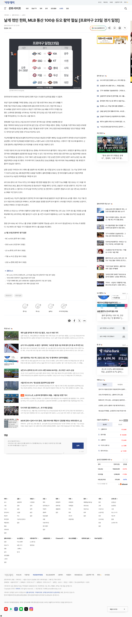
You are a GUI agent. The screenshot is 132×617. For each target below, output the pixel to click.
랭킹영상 (32, 545)
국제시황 (6, 529)
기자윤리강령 (38, 592)
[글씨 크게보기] (125, 28)
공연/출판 (53, 8)
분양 (31, 512)
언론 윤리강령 (30, 592)
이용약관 (27, 575)
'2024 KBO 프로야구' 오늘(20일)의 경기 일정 (21, 278)
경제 (57, 499)
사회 (99, 499)
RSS (125, 2)
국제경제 (71, 502)
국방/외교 (86, 509)
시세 (5, 509)
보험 (18, 509)
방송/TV (34, 8)
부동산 (32, 499)
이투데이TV (33, 538)
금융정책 (19, 502)
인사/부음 (101, 519)
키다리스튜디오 (105, 445)
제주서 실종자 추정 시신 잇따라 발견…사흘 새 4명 (115, 122)
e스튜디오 (32, 542)
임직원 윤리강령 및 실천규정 (51, 592)
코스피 (105, 424)
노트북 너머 (114, 522)
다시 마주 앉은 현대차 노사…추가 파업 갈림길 (36, 408)
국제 (70, 499)
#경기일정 (18, 295)
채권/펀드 (6, 522)
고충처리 (60, 575)
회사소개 (18, 575)
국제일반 (71, 505)
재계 (44, 502)
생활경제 (58, 509)
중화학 (44, 512)
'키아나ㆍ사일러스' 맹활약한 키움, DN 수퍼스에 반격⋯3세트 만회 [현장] (116, 285)
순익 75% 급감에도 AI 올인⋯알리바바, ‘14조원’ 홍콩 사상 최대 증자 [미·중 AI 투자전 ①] (52, 345)
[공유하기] (109, 28)
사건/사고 (101, 509)
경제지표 (58, 505)
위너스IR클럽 (72, 538)
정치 (85, 499)
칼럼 (112, 519)
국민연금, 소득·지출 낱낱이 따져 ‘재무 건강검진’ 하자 (23, 284)
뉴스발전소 (20, 538)
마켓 (5, 499)
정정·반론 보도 (78, 575)
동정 (99, 522)
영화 (41, 8)
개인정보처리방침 (38, 575)
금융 (18, 499)
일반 (67, 8)
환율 (5, 526)
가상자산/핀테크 (21, 519)
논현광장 (113, 505)
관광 (27, 8)
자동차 (44, 509)
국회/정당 (86, 505)
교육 (99, 505)
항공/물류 (45, 516)
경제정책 (58, 502)
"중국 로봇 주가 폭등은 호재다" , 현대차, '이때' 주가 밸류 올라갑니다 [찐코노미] (112, 158)
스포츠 (61, 8)
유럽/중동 (71, 519)
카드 (18, 516)
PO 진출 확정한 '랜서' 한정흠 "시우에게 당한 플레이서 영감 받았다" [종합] (116, 228)
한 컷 (18, 552)
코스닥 (120, 424)
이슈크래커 (20, 542)
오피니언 (113, 499)
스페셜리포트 (46, 538)
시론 (112, 509)
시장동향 (32, 502)
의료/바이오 (46, 522)
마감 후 (113, 516)
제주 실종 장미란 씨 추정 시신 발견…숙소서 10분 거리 (39, 333)
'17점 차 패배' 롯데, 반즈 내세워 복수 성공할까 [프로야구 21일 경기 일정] (29, 281)
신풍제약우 (104, 429)
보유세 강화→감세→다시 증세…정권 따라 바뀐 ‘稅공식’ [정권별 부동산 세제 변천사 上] (51, 421)
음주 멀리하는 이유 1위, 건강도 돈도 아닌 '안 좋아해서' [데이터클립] (44, 358)
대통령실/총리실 (88, 502)
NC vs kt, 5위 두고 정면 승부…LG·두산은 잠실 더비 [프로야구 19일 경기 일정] (31, 275)
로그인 (99, 2)
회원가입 (105, 2)
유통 (44, 519)
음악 (46, 8)
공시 (5, 502)
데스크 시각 (114, 512)
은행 (18, 505)
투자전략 (120, 384)
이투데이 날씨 (85, 538)
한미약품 (103, 434)
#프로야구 (8, 295)
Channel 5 (59, 538)
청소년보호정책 (50, 575)
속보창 (111, 2)
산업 (44, 499)
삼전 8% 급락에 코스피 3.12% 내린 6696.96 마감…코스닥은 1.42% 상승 (47, 370)
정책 (31, 509)
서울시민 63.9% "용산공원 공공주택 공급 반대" (37, 383)
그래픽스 (19, 548)
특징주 (105, 384)
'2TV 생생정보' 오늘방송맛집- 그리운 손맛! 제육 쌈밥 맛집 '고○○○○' (115, 236)
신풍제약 (103, 440)
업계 (31, 505)
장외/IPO (6, 512)
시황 (5, 505)
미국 (70, 509)
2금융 (18, 512)
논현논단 (113, 502)
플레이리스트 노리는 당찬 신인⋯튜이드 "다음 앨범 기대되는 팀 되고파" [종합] (116, 260)
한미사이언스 (104, 451)
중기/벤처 (45, 526)
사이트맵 (107, 575)
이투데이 (6, 15)
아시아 (70, 516)
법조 (99, 502)
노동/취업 (101, 512)
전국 (99, 516)
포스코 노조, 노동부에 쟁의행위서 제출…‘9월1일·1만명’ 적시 (44, 395)
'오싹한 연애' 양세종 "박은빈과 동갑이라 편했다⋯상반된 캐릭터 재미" (115, 277)
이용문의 (68, 575)
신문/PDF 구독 (118, 2)
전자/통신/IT (46, 505)
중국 (70, 512)
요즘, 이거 (19, 545)
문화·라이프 (15, 8)
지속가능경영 (98, 538)
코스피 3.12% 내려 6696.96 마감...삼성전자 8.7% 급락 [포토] (112, 372)
